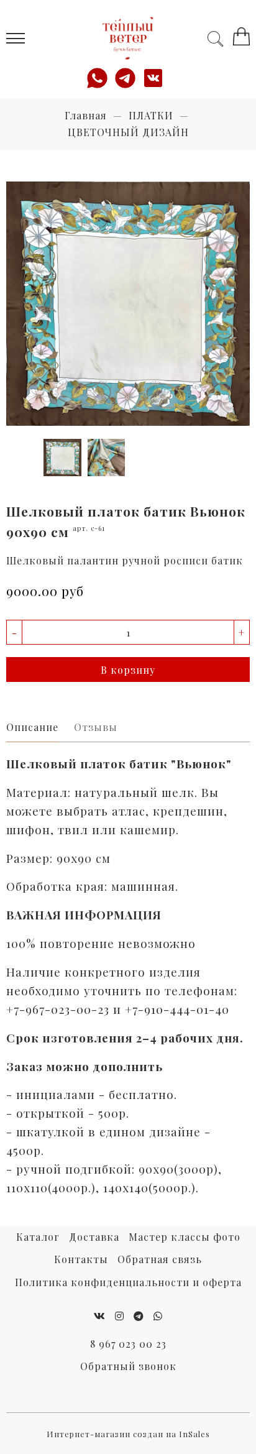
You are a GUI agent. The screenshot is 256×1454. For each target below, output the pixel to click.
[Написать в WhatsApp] (100, 78)
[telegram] (139, 1315)
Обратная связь (159, 1259)
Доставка (94, 1236)
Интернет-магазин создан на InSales (128, 1434)
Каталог (38, 1236)
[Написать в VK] (156, 78)
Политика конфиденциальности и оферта (128, 1282)
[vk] (100, 1315)
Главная (86, 115)
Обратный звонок (128, 1366)
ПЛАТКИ (151, 115)
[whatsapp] (158, 1315)
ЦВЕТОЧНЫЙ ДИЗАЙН (128, 132)
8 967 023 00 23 (128, 1343)
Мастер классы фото (184, 1236)
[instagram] (119, 1315)
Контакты (81, 1259)
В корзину (128, 669)
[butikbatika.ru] (128, 38)
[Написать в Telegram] (128, 78)
